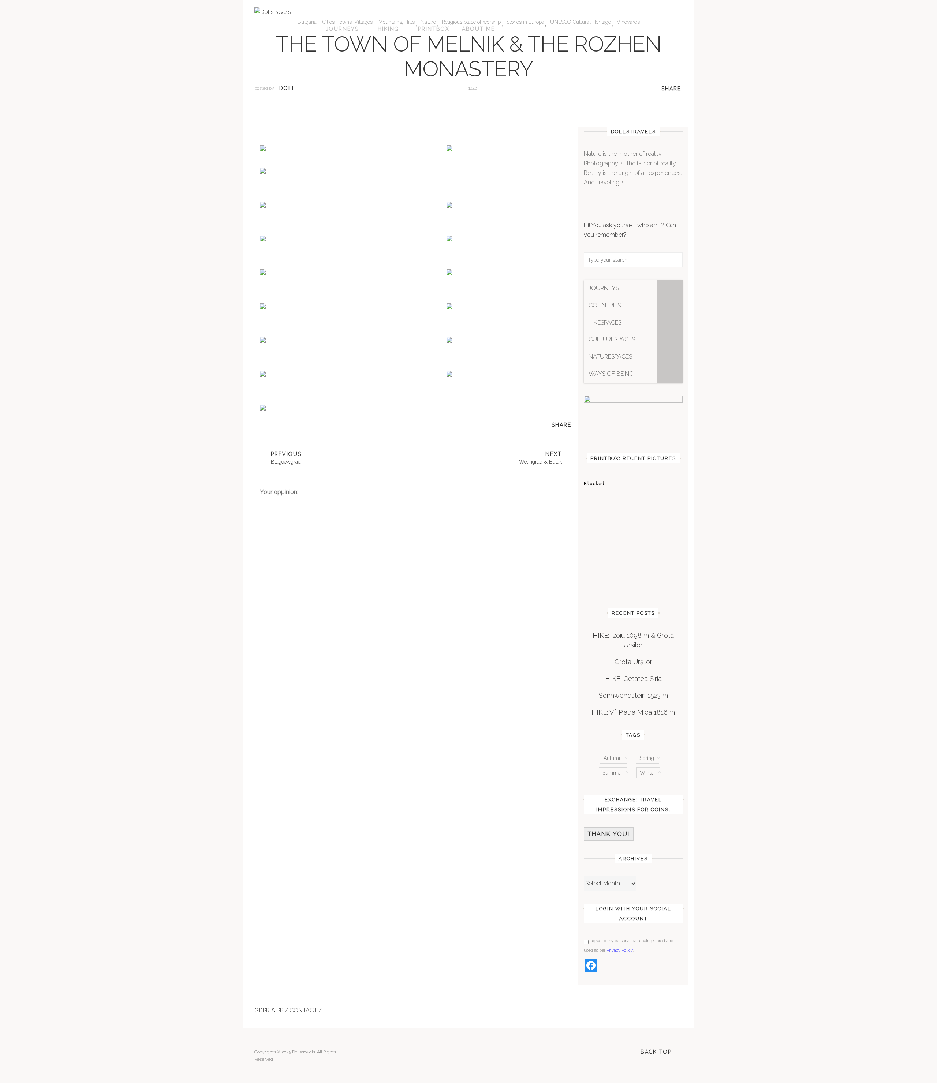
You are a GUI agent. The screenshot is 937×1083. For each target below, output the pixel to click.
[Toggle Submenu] (670, 288)
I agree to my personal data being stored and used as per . (628, 945)
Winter (647, 773)
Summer (612, 773)
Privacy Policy (619, 950)
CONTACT (303, 1010)
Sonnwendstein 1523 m (633, 695)
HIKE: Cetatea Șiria (633, 678)
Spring (646, 758)
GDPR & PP (268, 1010)
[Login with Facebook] (591, 965)
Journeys (342, 29)
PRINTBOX (433, 29)
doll (287, 88)
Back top (656, 1052)
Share (671, 88)
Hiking (388, 29)
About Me (478, 29)
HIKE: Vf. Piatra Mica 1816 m (633, 712)
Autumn (613, 758)
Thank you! (609, 834)
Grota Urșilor (633, 662)
